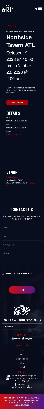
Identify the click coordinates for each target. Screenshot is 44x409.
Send (22, 289)
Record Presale (22, 358)
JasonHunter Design (21, 405)
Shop (22, 362)
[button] (36, 8)
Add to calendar (17, 102)
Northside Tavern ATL (13, 134)
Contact (22, 367)
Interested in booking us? (18, 273)
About (22, 354)
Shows (22, 350)
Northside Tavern (12, 177)
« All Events (11, 26)
